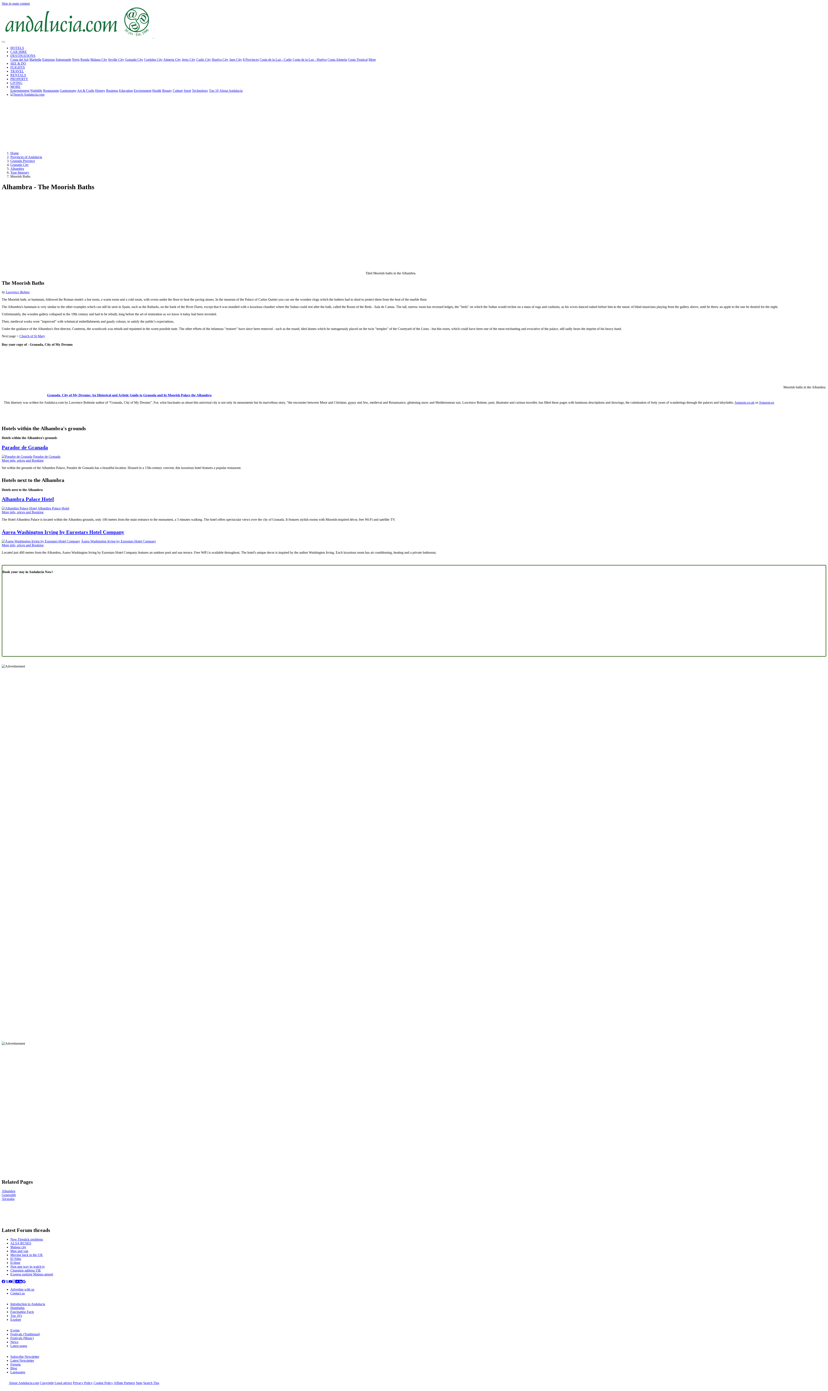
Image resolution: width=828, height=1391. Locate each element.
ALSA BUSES (20, 1243)
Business (112, 90)
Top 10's (16, 1316)
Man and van (19, 1251)
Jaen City (235, 59)
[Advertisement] (414, 125)
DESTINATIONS (22, 56)
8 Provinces (251, 59)
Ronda (84, 59)
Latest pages (18, 1346)
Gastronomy (68, 90)
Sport (187, 90)
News (14, 1342)
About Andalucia (231, 90)
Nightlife (36, 90)
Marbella (35, 59)
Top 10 (214, 90)
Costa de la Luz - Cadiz (276, 59)
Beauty (167, 90)
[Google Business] (24, 1282)
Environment (142, 90)
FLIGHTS (17, 67)
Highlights (17, 1308)
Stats (139, 1383)
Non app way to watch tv (27, 1266)
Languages (17, 1372)
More (372, 59)
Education (126, 90)
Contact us (17, 1293)
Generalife (9, 1195)
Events (15, 1330)
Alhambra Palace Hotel (28, 499)
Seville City (116, 59)
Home (14, 153)
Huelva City (220, 59)
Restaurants (51, 90)
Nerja (76, 59)
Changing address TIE (25, 1270)
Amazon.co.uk (744, 402)
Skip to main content (16, 3)
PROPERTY (19, 79)
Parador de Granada (25, 447)
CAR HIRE (18, 52)
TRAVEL (17, 71)
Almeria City (172, 59)
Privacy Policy (83, 1383)
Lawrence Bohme (18, 292)
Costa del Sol (19, 59)
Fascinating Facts (22, 1312)
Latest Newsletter (22, 1360)
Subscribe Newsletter (24, 1356)
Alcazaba (8, 1199)
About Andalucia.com (24, 1383)
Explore (15, 1319)
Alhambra (17, 168)
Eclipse (15, 1262)
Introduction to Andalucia (27, 1304)
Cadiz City (203, 59)
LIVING (16, 83)
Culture (178, 90)
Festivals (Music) (22, 1338)
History (100, 90)
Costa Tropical (358, 59)
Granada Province (22, 161)
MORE (15, 87)
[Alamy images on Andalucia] (17, 1282)
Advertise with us (22, 1289)
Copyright (47, 1383)
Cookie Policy (103, 1383)
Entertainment (19, 90)
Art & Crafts (85, 90)
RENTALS (18, 75)
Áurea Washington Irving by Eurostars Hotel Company (63, 532)
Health (156, 90)
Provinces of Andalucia (26, 157)
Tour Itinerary (19, 172)
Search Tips (151, 1383)
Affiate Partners (124, 1383)
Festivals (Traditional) (25, 1334)
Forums (15, 1364)
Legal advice (63, 1383)
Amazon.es (766, 402)
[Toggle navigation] (3, 41)
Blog (13, 1368)
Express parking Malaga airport (31, 1274)
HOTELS (17, 48)
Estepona (48, 59)
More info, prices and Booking (23, 460)
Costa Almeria (337, 59)
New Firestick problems (26, 1239)
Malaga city (18, 1247)
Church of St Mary (32, 336)
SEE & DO (18, 63)
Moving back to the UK (26, 1255)
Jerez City (188, 59)
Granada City (134, 59)
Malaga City (98, 59)
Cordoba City (153, 59)
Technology (200, 90)
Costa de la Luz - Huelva (310, 59)
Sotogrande (63, 59)
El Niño (15, 1259)
